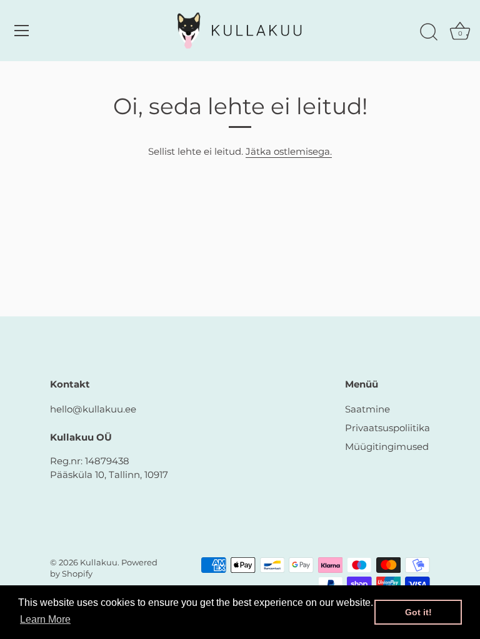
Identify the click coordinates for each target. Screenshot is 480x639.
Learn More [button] (45, 619)
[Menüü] (22, 30)
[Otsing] (428, 32)
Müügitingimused (387, 446)
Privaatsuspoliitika (387, 428)
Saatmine (367, 409)
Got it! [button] (418, 612)
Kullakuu (99, 562)
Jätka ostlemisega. (289, 151)
